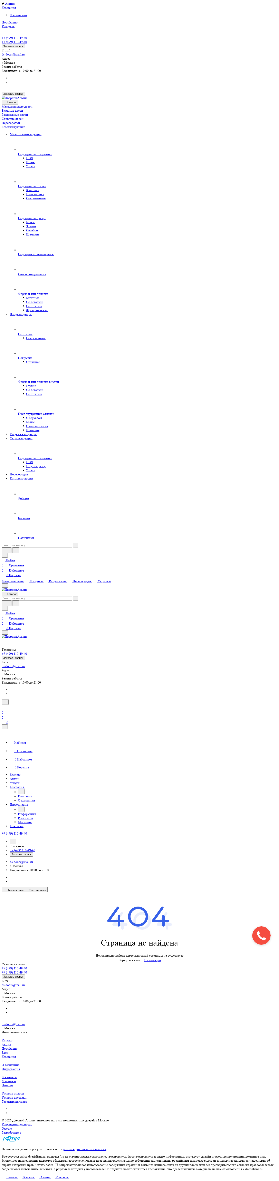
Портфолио (10, 1048)
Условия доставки (14, 1097)
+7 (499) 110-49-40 (14, 38)
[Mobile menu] (5, 632)
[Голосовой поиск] (6, 550)
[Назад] (21, 791)
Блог (5, 1052)
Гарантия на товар (14, 1101)
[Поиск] (5, 702)
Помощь (7, 1085)
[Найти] (15, 550)
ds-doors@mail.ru (13, 54)
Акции (6, 1044)
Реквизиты (9, 1077)
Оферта (7, 1128)
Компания (9, 1057)
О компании (18, 15)
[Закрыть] (5, 726)
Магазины (9, 1081)
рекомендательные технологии (84, 1149)
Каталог (7, 1040)
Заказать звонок (13, 46)
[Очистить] (75, 545)
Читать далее (44, 1165)
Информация (11, 1069)
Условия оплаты (13, 1093)
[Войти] (3, 707)
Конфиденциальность (17, 1124)
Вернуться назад (129, 960)
